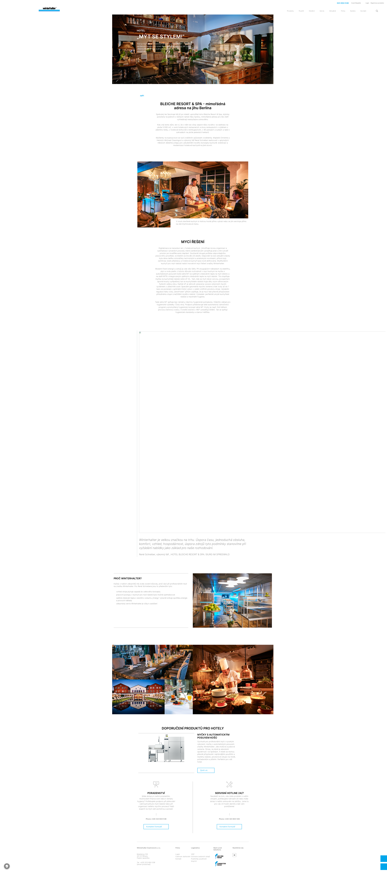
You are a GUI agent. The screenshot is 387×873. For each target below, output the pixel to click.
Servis (322, 11)
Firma (343, 11)
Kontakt (363, 11)
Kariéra (352, 11)
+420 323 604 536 (158, 819)
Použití (301, 11)
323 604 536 (342, 3)
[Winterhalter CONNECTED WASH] (220, 864)
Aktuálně (332, 11)
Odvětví (312, 11)
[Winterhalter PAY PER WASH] (219, 857)
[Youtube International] (234, 855)
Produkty (290, 11)
